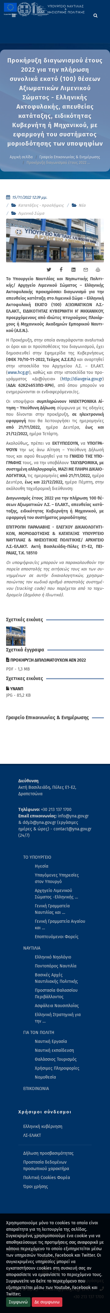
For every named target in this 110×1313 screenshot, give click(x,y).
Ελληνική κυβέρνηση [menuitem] (42, 1126)
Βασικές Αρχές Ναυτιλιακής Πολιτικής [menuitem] (56, 978)
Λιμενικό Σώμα (31, 213)
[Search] (96, 14)
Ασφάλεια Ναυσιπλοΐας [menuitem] (57, 1005)
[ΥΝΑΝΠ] (16, 636)
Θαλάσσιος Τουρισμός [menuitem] (56, 1059)
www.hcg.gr (18, 372)
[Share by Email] (85, 270)
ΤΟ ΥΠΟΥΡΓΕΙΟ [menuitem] (37, 857)
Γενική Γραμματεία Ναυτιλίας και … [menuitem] (52, 909)
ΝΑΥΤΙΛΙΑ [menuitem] (31, 948)
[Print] (98, 270)
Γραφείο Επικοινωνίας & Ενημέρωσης (69, 157)
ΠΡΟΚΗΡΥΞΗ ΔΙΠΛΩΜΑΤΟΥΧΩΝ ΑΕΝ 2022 (47, 660)
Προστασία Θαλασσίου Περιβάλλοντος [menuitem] (56, 993)
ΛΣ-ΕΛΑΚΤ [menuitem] (32, 1135)
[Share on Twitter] (49, 270)
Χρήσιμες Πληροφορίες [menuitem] (57, 1068)
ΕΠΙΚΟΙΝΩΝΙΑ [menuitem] (36, 1088)
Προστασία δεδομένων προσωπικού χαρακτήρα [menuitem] (46, 1165)
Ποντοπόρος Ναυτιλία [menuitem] (55, 966)
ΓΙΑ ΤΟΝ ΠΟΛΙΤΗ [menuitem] (38, 1032)
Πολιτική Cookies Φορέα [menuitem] (46, 1177)
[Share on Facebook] (61, 270)
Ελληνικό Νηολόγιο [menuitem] (53, 957)
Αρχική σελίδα (21, 157)
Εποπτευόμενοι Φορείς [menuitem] (57, 936)
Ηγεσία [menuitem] (41, 866)
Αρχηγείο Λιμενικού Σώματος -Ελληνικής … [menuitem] (56, 894)
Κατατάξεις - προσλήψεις (41, 205)
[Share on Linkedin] (73, 270)
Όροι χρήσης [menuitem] (35, 1186)
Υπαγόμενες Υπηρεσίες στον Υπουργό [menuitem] (57, 878)
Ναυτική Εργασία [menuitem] (51, 1041)
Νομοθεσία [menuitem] (45, 1077)
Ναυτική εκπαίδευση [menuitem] (54, 1050)
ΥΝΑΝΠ (16, 688)
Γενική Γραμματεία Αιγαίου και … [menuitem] (60, 924)
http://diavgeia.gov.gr (82, 379)
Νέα (82, 205)
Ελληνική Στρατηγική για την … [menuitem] (58, 1018)
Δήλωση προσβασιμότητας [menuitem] (48, 1153)
